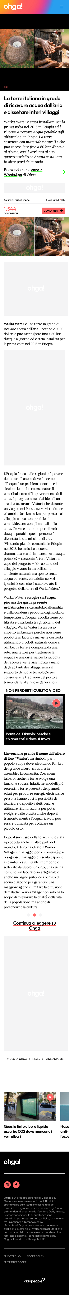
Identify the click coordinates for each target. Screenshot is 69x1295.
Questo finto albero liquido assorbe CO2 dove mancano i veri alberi (28, 1131)
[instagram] (7, 1184)
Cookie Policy (35, 1256)
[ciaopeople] (34, 1280)
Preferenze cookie (15, 1262)
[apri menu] (61, 6)
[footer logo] (12, 1162)
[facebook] (16, 1184)
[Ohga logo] (13, 6)
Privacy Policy (12, 1256)
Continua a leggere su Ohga (34, 925)
